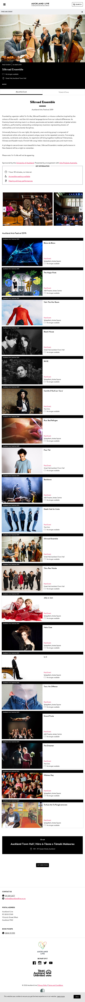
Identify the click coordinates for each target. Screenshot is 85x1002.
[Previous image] (4, 209)
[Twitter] (45, 963)
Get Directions (42, 865)
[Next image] (81, 209)
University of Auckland (25, 163)
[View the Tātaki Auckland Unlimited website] (42, 973)
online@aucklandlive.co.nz (15, 898)
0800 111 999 (10, 933)
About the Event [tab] (21, 92)
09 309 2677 (10, 895)
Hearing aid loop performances (21, 181)
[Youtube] (50, 963)
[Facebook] (34, 963)
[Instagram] (39, 963)
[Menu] (4, 4)
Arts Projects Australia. (68, 163)
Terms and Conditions (55, 985)
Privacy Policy (42, 985)
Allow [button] (77, 997)
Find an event (6, 12)
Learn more (61, 996)
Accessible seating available (19, 176)
